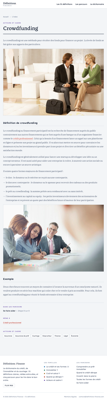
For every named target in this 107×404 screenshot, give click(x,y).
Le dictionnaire (97, 4)
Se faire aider (9, 311)
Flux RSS (9, 385)
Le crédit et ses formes (57, 366)
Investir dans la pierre (86, 376)
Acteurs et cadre (54, 380)
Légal (66, 336)
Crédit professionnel (12, 322)
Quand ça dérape (54, 377)
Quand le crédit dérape (86, 372)
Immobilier (52, 370)
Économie (74, 336)
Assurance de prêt (22, 336)
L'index (15, 17)
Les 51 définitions (64, 4)
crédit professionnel (23, 138)
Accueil (5, 17)
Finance (58, 336)
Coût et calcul (53, 373)
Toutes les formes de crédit (88, 379)
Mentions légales (70, 397)
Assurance (8, 336)
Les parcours (81, 4)
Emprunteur (47, 336)
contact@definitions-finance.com (91, 397)
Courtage (35, 336)
